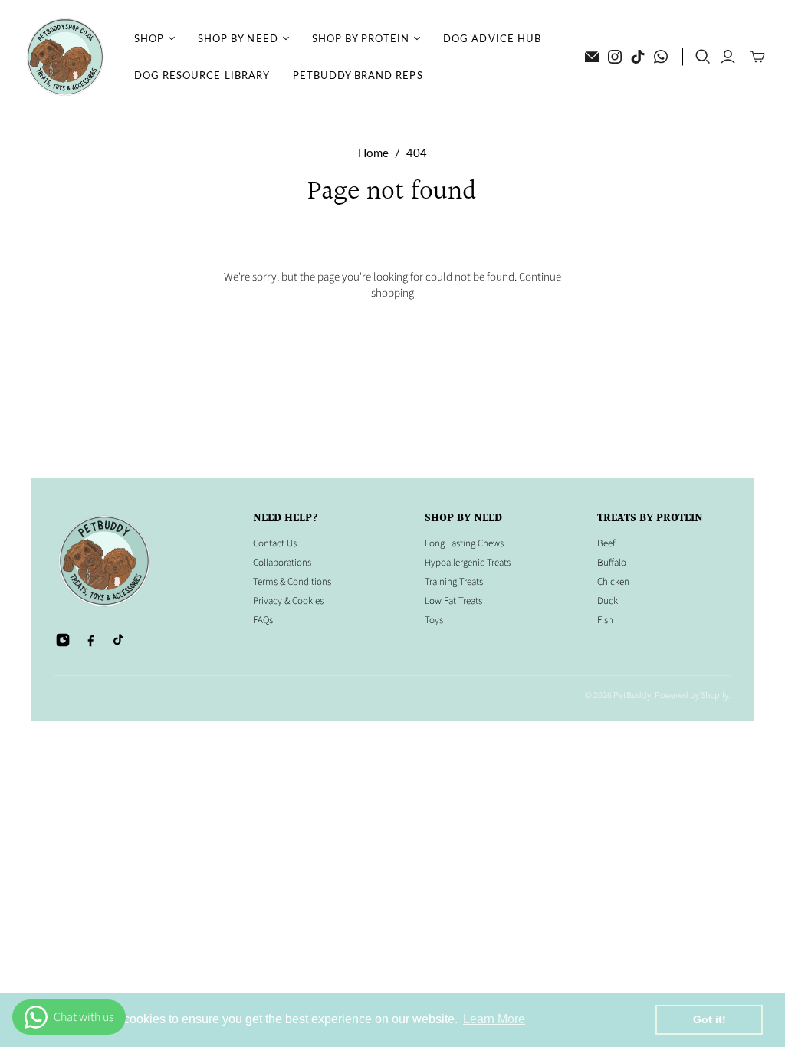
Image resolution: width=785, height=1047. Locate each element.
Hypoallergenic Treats (468, 562)
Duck (607, 601)
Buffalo (611, 562)
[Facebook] (90, 640)
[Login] (728, 56)
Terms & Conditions (292, 582)
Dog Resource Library (202, 75)
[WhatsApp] (661, 57)
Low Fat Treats (453, 601)
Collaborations (282, 562)
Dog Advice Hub (492, 38)
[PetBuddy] (65, 57)
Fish (605, 620)
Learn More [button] (494, 1019)
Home (373, 152)
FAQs (263, 620)
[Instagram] (615, 57)
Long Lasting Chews (464, 543)
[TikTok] (638, 57)
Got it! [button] (709, 1019)
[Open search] (703, 56)
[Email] (592, 57)
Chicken (613, 582)
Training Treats (454, 582)
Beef (606, 543)
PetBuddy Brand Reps (358, 75)
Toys (434, 620)
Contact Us (275, 543)
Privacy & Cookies (288, 601)
